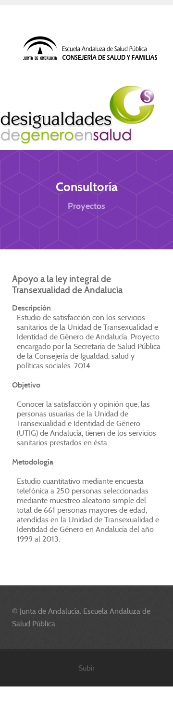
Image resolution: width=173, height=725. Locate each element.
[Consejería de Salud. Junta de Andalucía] (90, 48)
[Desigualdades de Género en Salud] (77, 115)
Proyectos (86, 206)
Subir (86, 668)
